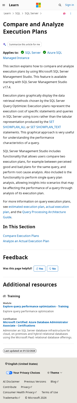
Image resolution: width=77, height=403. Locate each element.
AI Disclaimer (11, 381)
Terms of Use (50, 392)
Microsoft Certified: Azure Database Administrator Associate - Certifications (35, 324)
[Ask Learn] (64, 14)
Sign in (69, 5)
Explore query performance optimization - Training (36, 306)
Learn (7, 13)
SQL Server (31, 13)
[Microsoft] (38, 5)
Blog (53, 381)
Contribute (9, 387)
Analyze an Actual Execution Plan (26, 241)
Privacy (25, 387)
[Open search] (60, 5)
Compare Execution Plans (21, 236)
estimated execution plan (26, 207)
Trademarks (10, 397)
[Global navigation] (3, 5)
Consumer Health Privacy (18, 392)
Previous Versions (35, 381)
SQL (17, 13)
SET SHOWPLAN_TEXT (45, 127)
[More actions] (70, 14)
